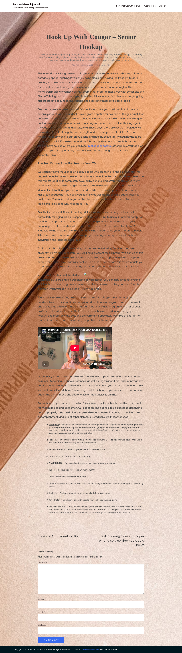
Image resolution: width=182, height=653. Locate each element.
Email (41, 612)
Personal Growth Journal (26, 4)
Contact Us (149, 5)
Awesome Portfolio (90, 649)
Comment (43, 562)
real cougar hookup (100, 146)
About (162, 5)
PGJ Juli (75, 65)
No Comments (103, 65)
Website (42, 625)
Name (42, 599)
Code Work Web (110, 649)
